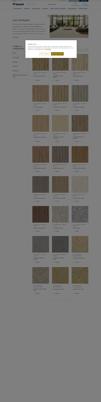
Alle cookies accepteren (57, 53)
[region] (51, 49)
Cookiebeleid (48, 49)
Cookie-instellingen (44, 53)
